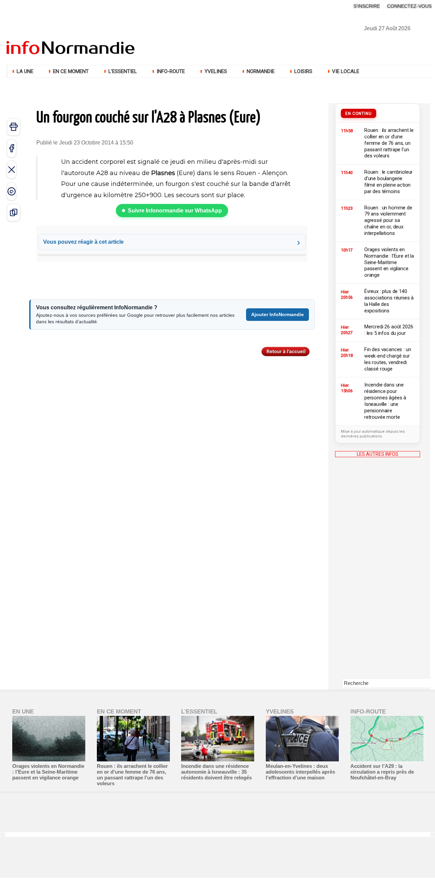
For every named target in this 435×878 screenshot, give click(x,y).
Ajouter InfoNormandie (277, 314)
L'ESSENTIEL (122, 71)
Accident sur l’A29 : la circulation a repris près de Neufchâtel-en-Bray (382, 771)
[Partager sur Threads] (11, 191)
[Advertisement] (377, 573)
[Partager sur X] (11, 169)
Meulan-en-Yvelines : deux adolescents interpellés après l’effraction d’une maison (300, 771)
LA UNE (25, 71)
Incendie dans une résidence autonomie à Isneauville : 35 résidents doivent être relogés (216, 771)
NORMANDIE (260, 71)
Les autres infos (377, 454)
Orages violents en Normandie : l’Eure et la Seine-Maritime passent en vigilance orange (48, 771)
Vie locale (345, 71)
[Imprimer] (13, 127)
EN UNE (23, 711)
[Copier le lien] (13, 212)
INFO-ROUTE (170, 71)
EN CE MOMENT (71, 71)
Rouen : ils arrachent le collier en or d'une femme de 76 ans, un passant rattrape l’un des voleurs (132, 774)
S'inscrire (366, 6)
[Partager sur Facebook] (11, 148)
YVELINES (215, 71)
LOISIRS (303, 71)
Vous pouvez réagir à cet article (83, 242)
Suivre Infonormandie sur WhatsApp (175, 210)
